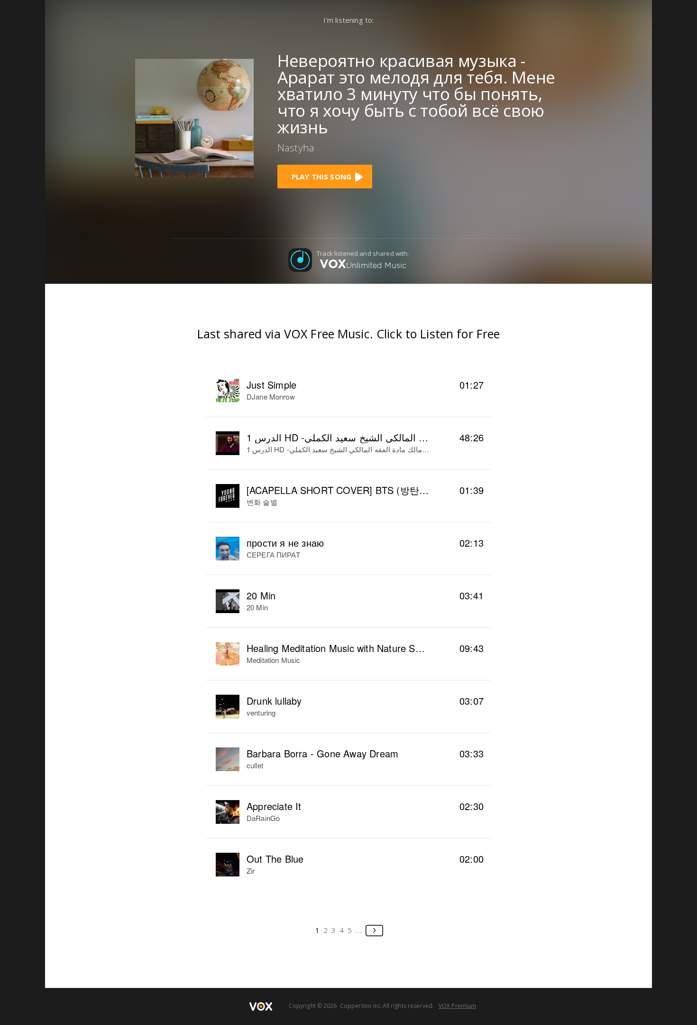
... (359, 930)
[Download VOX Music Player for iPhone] (194, 116)
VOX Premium (457, 1006)
